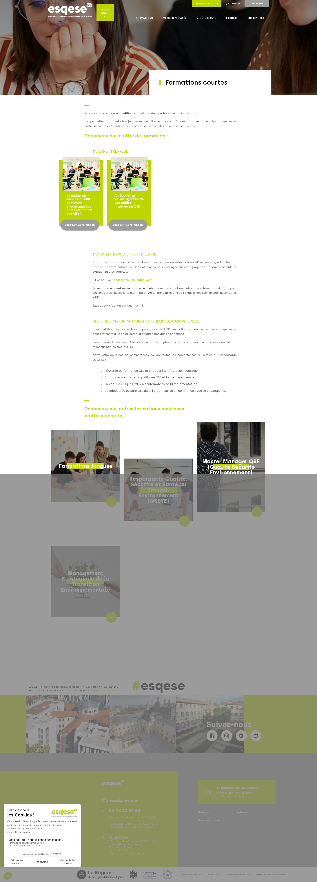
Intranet (243, 812)
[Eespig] (133, 877)
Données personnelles (237, 874)
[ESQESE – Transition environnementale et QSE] (70, 12)
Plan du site (213, 874)
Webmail (204, 812)
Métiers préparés (174, 18)
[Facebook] (212, 735)
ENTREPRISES (256, 18)
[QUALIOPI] (150, 877)
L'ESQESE (231, 18)
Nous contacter (208, 820)
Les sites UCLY (202, 3)
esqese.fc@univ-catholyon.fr (134, 280)
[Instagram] (226, 735)
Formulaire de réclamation (270, 874)
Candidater (256, 3)
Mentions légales (191, 874)
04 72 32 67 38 (124, 810)
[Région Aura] (101, 877)
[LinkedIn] (241, 735)
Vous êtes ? (105, 11)
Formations (144, 18)
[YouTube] (255, 735)
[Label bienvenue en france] (167, 877)
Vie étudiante (206, 18)
